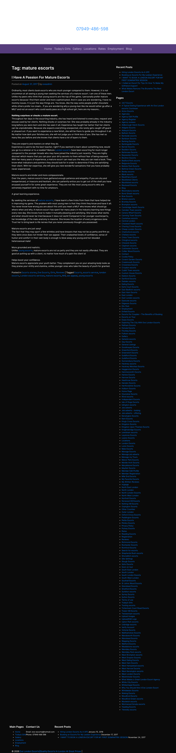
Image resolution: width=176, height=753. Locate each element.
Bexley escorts (128, 171)
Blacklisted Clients (130, 180)
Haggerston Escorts (130, 369)
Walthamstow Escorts (131, 633)
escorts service (90, 272)
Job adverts (127, 408)
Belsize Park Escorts (130, 166)
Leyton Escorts (128, 438)
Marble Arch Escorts (130, 462)
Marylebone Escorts (130, 465)
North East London (130, 487)
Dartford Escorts (129, 278)
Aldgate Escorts (128, 128)
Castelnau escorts (130, 218)
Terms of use (127, 600)
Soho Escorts (127, 564)
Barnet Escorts (128, 147)
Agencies (126, 114)
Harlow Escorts (128, 375)
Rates (102, 48)
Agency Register (129, 119)
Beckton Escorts (129, 158)
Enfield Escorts (128, 311)
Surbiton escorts (129, 592)
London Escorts (128, 443)
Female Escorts (128, 328)
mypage (125, 484)
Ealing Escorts (128, 284)
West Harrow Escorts (131, 668)
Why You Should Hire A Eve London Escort (140, 688)
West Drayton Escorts (131, 657)
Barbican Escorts (129, 138)
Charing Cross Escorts (131, 226)
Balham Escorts (128, 133)
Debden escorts (129, 281)
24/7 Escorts (127, 103)
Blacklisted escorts (130, 182)
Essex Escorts (128, 320)
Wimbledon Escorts (130, 690)
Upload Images (128, 616)
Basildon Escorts (129, 149)
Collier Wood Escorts (131, 251)
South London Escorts (131, 575)
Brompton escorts (129, 204)
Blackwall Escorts (129, 185)
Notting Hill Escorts (130, 504)
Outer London (128, 512)
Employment (116, 48)
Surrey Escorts (128, 594)
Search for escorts (130, 550)
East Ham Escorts (129, 292)
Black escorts (127, 174)
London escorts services (32, 275)
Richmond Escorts (129, 542)
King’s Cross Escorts (130, 421)
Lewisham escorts (130, 432)
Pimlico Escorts (128, 523)
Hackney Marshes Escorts (133, 366)
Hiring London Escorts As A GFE (135, 72)
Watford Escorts (129, 644)
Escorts (78, 272)
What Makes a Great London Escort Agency (141, 679)
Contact (125, 254)
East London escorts (131, 298)
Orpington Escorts (129, 506)
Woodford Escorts (129, 696)
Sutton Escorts (128, 597)
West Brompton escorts (132, 655)
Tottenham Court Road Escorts (135, 608)
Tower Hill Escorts (129, 611)
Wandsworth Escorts (131, 635)
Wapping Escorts (129, 641)
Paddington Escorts (130, 517)
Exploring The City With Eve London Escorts (141, 322)
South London (128, 572)
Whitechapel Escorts (131, 685)
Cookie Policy (127, 257)
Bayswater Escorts (130, 155)
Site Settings (127, 559)
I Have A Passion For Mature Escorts (41, 77)
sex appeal (72, 275)
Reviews (60, 272)
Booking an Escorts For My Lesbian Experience (142, 75)
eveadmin (47, 84)
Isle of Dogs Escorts (130, 402)
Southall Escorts (129, 580)
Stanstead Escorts (130, 586)
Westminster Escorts (131, 677)
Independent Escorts (131, 399)
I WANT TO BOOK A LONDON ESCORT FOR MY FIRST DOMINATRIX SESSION (94, 737)
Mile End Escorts (129, 476)
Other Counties (128, 509)
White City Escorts (130, 682)
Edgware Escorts (129, 303)
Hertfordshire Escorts (131, 386)
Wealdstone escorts (130, 646)
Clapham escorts (129, 246)
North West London (130, 495)
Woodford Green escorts (132, 699)
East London (127, 295)
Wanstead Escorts (130, 638)
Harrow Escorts (128, 377)
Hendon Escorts (129, 383)
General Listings (129, 344)
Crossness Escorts (130, 265)
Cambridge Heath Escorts (133, 207)
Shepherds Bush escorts (132, 553)
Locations (90, 48)
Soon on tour (127, 567)
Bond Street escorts (130, 193)
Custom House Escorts (132, 273)
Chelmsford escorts (130, 232)
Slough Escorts (128, 561)
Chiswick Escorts (129, 243)
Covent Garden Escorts (132, 259)
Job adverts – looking (131, 410)
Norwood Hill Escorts (131, 501)
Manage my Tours (130, 457)
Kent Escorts (127, 419)
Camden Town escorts (131, 210)
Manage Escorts (129, 451)
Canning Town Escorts (131, 215)
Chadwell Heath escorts (132, 224)
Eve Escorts (43, 272)
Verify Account (128, 627)
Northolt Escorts (129, 498)
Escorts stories (29, 272)
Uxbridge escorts (129, 624)
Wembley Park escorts (131, 652)
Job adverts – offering (131, 413)
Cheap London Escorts (131, 229)
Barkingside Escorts (130, 144)
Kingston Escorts (129, 424)
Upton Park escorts (130, 622)
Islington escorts (129, 405)
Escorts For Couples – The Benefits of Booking (142, 314)
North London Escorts (131, 493)
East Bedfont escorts (131, 290)
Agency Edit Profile (130, 117)
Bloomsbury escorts (130, 191)
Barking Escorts (128, 141)
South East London (130, 570)
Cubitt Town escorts (130, 270)
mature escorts (45, 200)
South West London (130, 578)
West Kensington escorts (132, 671)
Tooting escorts (128, 605)
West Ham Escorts (130, 663)
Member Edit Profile (130, 471)
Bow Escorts (127, 196)
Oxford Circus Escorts (131, 515)
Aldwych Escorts (129, 130)
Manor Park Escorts (130, 460)
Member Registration (131, 473)
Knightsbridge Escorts (131, 430)
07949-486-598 (92, 28)
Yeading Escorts (129, 707)
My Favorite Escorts (130, 479)
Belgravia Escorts (129, 163)
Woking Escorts (128, 693)
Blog (129, 48)
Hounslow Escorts (129, 394)
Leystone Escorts (129, 435)
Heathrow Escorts (129, 380)
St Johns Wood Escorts (132, 583)
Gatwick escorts (129, 339)
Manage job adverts (130, 454)
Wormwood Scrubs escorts (133, 704)
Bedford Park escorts (131, 160)
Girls (52, 272)
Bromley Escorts (129, 202)
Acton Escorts (128, 111)
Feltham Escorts (129, 325)
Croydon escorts (129, 267)
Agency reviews (128, 122)
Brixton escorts (128, 199)
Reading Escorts (129, 534)
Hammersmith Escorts (131, 372)
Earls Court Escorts (130, 287)
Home (48, 48)
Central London (128, 221)
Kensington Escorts (130, 416)
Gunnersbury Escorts (131, 361)
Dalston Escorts (128, 276)
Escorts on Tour (128, 317)
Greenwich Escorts (130, 353)
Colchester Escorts (130, 248)
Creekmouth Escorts (131, 262)
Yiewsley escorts (129, 710)
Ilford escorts (127, 397)
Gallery (77, 48)
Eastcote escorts (129, 301)
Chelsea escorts (129, 235)
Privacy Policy (127, 526)
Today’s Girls (62, 48)
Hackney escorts (129, 364)
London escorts (63, 150)
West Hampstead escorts (133, 666)
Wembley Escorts (129, 649)
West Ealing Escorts (130, 660)
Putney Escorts (128, 528)
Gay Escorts (127, 342)
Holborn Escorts (129, 388)
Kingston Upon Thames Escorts (135, 427)
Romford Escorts (129, 548)
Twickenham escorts (131, 614)
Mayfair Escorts (128, 468)
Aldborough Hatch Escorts (133, 125)
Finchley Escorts (129, 331)
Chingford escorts (129, 240)
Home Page (127, 391)
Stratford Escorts (129, 589)
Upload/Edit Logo (129, 619)
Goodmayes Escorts (130, 347)
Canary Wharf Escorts (131, 213)
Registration (127, 537)
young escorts (25, 250)
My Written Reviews (130, 482)
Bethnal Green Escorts (131, 169)
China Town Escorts (130, 237)
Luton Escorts (128, 446)
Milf (64, 275)
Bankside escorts (129, 136)
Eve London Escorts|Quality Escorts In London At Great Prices (50, 751)
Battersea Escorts (129, 152)
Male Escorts (127, 449)
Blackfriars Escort (129, 177)
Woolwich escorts (129, 701)
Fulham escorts (128, 333)
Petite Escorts (128, 520)
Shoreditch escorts (130, 556)
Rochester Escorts (130, 545)
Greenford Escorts (130, 350)
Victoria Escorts (128, 630)
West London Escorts (131, 674)
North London (128, 490)
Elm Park (125, 306)
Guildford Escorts (129, 355)
